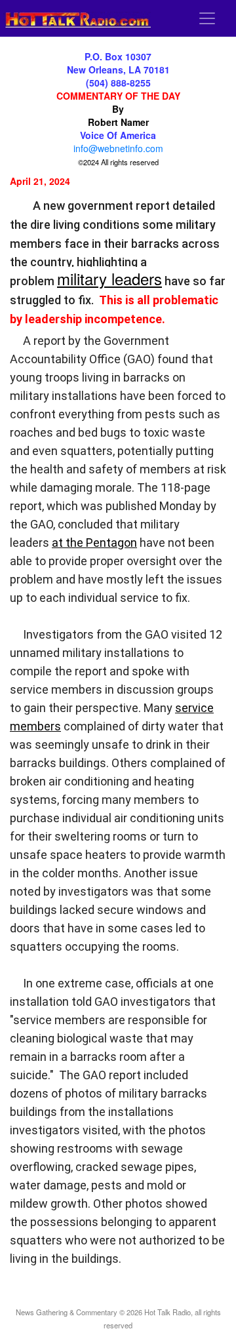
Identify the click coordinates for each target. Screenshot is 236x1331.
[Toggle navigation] (207, 18)
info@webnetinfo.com (118, 148)
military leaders (109, 278)
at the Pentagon (94, 542)
